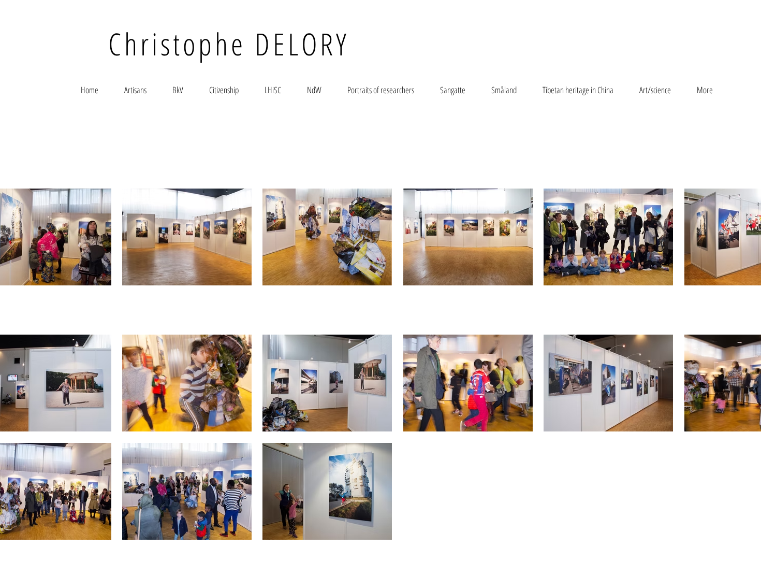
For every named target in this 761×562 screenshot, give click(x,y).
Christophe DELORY (228, 43)
